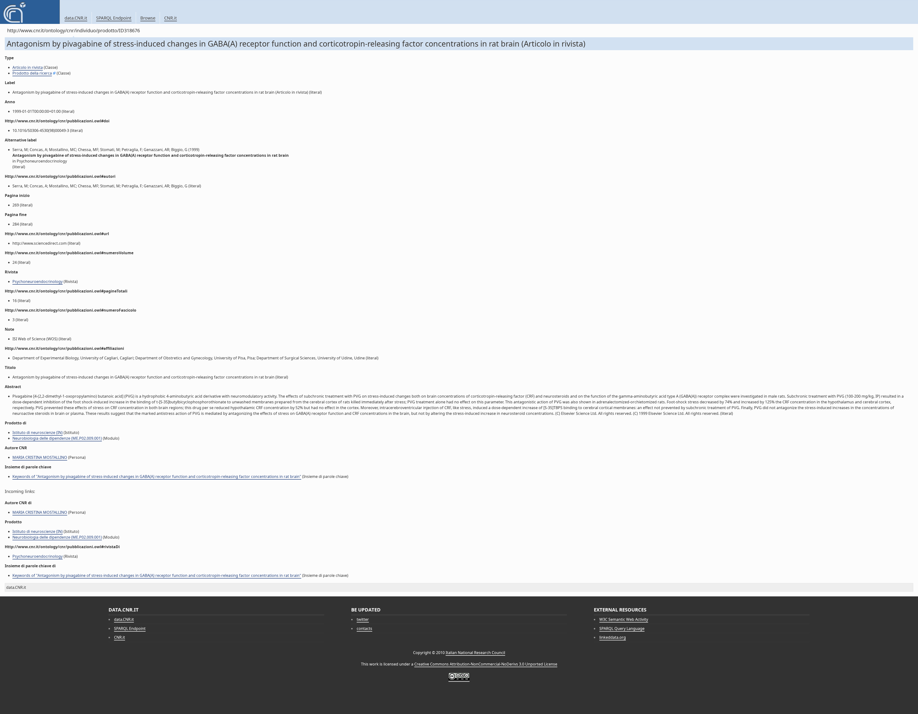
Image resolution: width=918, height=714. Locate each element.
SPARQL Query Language (622, 628)
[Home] (30, 12)
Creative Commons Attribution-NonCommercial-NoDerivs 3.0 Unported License (485, 664)
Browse (147, 18)
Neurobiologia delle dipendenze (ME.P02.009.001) (57, 438)
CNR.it (170, 18)
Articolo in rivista (27, 67)
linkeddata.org (612, 637)
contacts (364, 628)
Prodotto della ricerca (32, 73)
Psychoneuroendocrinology (37, 281)
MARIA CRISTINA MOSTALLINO (39, 457)
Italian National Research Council (475, 652)
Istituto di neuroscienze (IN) (37, 432)
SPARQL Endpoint (113, 18)
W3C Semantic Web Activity (623, 619)
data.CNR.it (76, 18)
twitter (363, 619)
